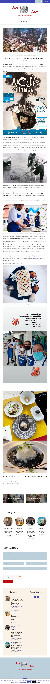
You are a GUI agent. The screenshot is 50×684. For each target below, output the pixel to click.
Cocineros (18, 55)
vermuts (30, 238)
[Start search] (41, 1)
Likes (40, 476)
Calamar (11, 481)
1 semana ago (14, 606)
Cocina (4, 483)
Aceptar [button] (29, 682)
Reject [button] (34, 682)
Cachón (7, 481)
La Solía (21, 238)
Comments (15, 607)
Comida (18, 483)
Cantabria (16, 481)
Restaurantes (36, 55)
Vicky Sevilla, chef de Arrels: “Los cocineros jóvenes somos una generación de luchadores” (17, 601)
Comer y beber (13, 483)
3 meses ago (13, 638)
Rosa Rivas (20, 606)
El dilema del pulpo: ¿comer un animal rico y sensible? (16, 647)
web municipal (36, 258)
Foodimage (13, 642)
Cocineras (13, 55)
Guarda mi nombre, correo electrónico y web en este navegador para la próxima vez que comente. (24, 572)
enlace (6, 263)
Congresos (23, 55)
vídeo (8, 200)
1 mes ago (13, 621)
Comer (8, 483)
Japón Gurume (14, 643)
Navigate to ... (24, 21)
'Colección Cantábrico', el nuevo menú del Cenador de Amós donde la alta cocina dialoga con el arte (30, 532)
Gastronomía (29, 55)
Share (45, 476)
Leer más (38, 682)
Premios (13, 597)
